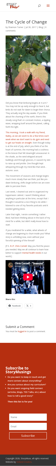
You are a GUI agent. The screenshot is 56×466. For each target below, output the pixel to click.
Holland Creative (24, 461)
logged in (22, 331)
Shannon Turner (15, 27)
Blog (41, 27)
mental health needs (31, 252)
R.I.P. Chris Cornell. (18, 246)
